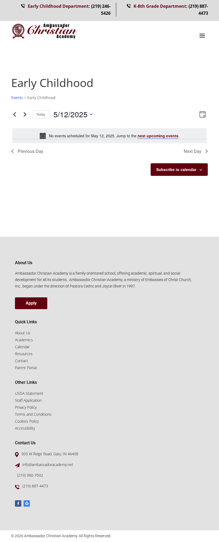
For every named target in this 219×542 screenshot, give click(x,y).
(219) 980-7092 (30, 475)
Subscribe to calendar (176, 169)
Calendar (22, 346)
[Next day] (25, 114)
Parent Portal (26, 367)
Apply (31, 303)
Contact (21, 360)
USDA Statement (29, 393)
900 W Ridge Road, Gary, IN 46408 (49, 453)
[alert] (109, 135)
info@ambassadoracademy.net (47, 464)
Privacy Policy (26, 407)
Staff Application (28, 400)
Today (40, 114)
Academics (24, 339)
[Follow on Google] (27, 503)
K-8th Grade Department (160, 6)
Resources (24, 353)
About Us (22, 332)
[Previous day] (14, 114)
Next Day (192, 151)
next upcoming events (158, 135)
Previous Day (30, 151)
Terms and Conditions (33, 414)
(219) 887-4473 (35, 485)
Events (17, 97)
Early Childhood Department (58, 6)
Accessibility (25, 428)
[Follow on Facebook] (18, 503)
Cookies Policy (27, 421)
